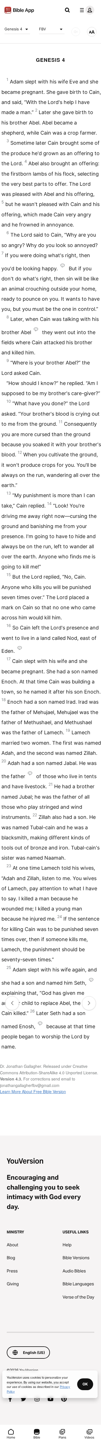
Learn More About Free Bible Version (33, 1091)
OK (85, 1384)
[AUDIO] (75, 31)
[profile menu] (86, 10)
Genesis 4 (13, 29)
